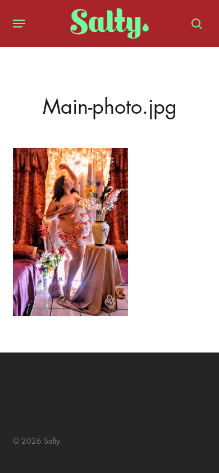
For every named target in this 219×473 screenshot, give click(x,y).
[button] (19, 23)
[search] (194, 23)
